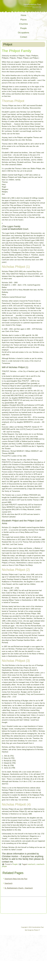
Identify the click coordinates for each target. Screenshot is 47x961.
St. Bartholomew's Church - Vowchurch (19, 888)
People (23, 28)
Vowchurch (8, 883)
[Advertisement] (12, 905)
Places (23, 20)
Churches (23, 24)
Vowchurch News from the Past (16, 879)
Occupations (23, 33)
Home (23, 15)
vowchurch (31, 864)
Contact (23, 37)
